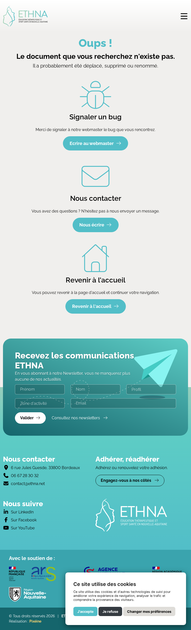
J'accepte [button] (85, 611)
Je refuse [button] (110, 611)
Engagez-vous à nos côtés (126, 480)
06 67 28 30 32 (25, 475)
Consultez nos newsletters (76, 418)
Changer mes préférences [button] (149, 611)
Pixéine (35, 621)
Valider (27, 418)
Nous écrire (91, 224)
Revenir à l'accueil (91, 306)
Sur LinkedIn (22, 512)
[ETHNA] (142, 515)
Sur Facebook (24, 520)
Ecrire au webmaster (92, 143)
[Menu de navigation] (184, 16)
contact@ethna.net (28, 483)
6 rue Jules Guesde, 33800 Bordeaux (45, 467)
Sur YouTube (23, 528)
